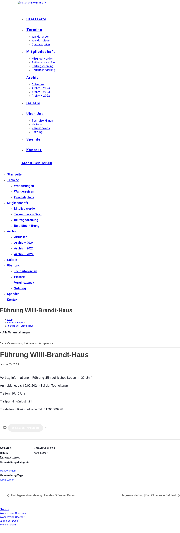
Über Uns (13, 265)
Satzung (20, 288)
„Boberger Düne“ (9, 520)
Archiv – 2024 (24, 243)
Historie (19, 277)
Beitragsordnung (26, 220)
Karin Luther (7, 479)
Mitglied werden (25, 208)
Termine (13, 180)
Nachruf (4, 509)
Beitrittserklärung (26, 226)
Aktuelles (20, 237)
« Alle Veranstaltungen (15, 332)
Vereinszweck (24, 282)
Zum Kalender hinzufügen (26, 428)
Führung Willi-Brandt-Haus (20, 325)
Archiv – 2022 (24, 254)
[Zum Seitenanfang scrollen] (1, 530)
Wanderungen (24, 186)
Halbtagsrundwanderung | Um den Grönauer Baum (42, 495)
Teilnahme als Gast (27, 214)
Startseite (14, 174)
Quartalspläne (24, 197)
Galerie (12, 260)
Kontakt (12, 299)
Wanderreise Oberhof (12, 517)
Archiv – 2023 (24, 248)
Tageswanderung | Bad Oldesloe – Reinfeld (149, 495)
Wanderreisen (24, 191)
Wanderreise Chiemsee (13, 513)
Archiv (11, 231)
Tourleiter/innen (25, 271)
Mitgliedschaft (17, 203)
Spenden (13, 294)
